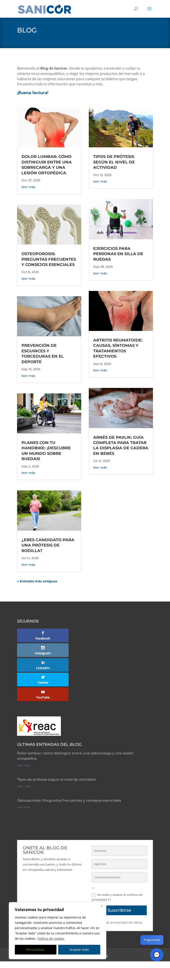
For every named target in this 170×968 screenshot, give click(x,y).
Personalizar (35, 949)
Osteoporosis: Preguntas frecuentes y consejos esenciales (48, 259)
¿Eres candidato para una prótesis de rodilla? (47, 545)
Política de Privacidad (101, 965)
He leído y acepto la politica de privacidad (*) (117, 897)
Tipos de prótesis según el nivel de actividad (114, 162)
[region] (57, 930)
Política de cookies (50, 938)
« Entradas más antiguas (37, 581)
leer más (28, 187)
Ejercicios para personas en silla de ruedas (118, 254)
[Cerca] (101, 906)
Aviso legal (72, 965)
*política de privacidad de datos (117, 922)
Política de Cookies (137, 965)
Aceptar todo (79, 949)
